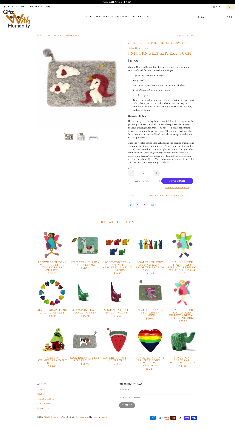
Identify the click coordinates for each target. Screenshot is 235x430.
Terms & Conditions (45, 399)
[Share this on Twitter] (131, 205)
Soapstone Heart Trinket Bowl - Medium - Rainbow (150, 340)
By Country (103, 17)
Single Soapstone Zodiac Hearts (52, 292)
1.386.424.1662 (19, 7)
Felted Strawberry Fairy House (52, 340)
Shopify (104, 417)
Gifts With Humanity (52, 417)
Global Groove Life (173, 43)
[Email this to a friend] (153, 205)
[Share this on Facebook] (138, 205)
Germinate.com (82, 417)
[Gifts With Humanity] (20, 20)
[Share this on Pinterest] (145, 205)
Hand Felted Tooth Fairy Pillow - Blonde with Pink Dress (183, 292)
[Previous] (42, 84)
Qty (130, 168)
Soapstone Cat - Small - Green (85, 292)
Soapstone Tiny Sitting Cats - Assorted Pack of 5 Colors (150, 244)
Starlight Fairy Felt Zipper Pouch (150, 292)
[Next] (120, 84)
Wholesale (122, 17)
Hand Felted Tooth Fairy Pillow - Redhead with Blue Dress (183, 244)
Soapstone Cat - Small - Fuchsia (117, 292)
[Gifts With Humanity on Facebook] (4, 7)
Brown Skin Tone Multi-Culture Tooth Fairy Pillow (52, 244)
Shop (88, 17)
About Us (41, 390)
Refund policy (43, 408)
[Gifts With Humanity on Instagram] (9, 7)
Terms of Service (44, 404)
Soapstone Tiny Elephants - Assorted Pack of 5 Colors (117, 244)
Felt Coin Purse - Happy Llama (85, 244)
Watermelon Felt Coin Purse (117, 340)
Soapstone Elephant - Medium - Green (183, 340)
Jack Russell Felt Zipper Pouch (85, 340)
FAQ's (49, 7)
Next (193, 35)
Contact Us (36, 7)
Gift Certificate (141, 17)
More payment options (177, 187)
